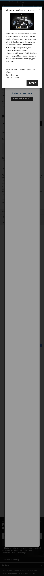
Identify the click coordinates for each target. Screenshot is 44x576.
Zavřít (32, 83)
